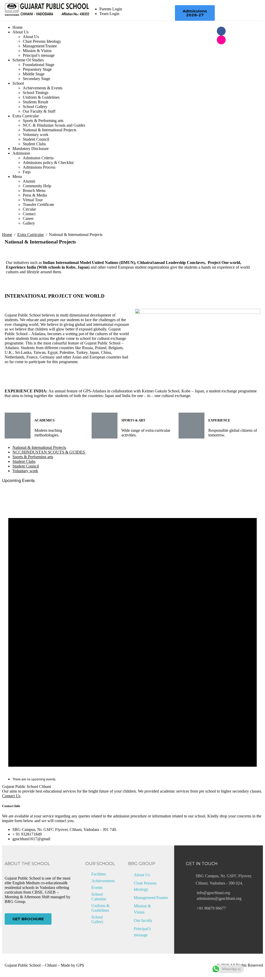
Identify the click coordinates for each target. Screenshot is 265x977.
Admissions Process (39, 167)
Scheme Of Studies (28, 60)
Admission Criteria (38, 158)
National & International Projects (49, 130)
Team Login (109, 13)
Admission (21, 153)
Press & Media (35, 195)
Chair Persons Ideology (42, 41)
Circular (29, 209)
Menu (17, 176)
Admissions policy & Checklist (48, 162)
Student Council (36, 139)
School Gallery (35, 106)
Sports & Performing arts (43, 120)
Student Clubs (34, 144)
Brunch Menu (34, 190)
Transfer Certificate (38, 204)
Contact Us (11, 796)
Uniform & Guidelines (41, 97)
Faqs (27, 172)
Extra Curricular (25, 116)
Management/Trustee (40, 46)
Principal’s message (39, 55)
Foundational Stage (38, 64)
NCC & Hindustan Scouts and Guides (54, 125)
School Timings (35, 92)
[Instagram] (221, 39)
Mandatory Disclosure (30, 148)
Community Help (37, 186)
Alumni (29, 181)
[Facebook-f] (221, 31)
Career (28, 218)
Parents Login (110, 9)
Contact (29, 214)
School (18, 83)
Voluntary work (35, 134)
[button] (195, 13)
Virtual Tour (33, 200)
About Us (20, 32)
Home (17, 27)
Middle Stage (34, 74)
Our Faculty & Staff (39, 111)
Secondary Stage (36, 78)
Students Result (35, 102)
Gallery (29, 223)
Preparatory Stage (37, 69)
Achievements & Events (42, 88)
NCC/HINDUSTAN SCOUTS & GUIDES (49, 452)
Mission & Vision (37, 50)
